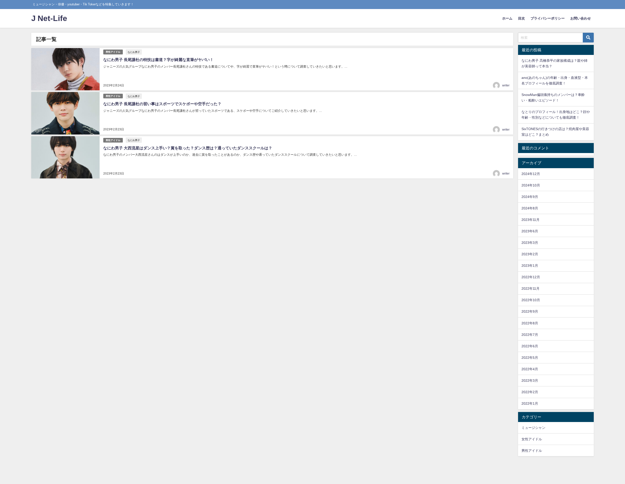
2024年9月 (529, 196)
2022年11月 (530, 288)
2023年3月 (529, 242)
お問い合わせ (580, 18)
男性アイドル (113, 52)
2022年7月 (529, 334)
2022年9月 (529, 311)
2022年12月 (530, 277)
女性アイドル (531, 439)
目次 (521, 18)
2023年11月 (530, 219)
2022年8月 (529, 323)
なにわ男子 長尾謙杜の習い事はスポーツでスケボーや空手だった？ (162, 104)
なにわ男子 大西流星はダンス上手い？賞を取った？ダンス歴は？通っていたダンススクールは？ (187, 148)
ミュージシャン (533, 427)
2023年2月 (529, 254)
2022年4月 (529, 369)
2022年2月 (529, 392)
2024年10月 (530, 185)
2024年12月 (530, 173)
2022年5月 (529, 357)
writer (506, 85)
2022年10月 (530, 300)
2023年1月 (529, 265)
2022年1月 (529, 403)
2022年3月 (529, 380)
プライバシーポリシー (548, 18)
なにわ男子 (134, 52)
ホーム (507, 18)
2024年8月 (529, 208)
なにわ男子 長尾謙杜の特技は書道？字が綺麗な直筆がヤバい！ (158, 60)
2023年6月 (529, 231)
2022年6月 (529, 346)
